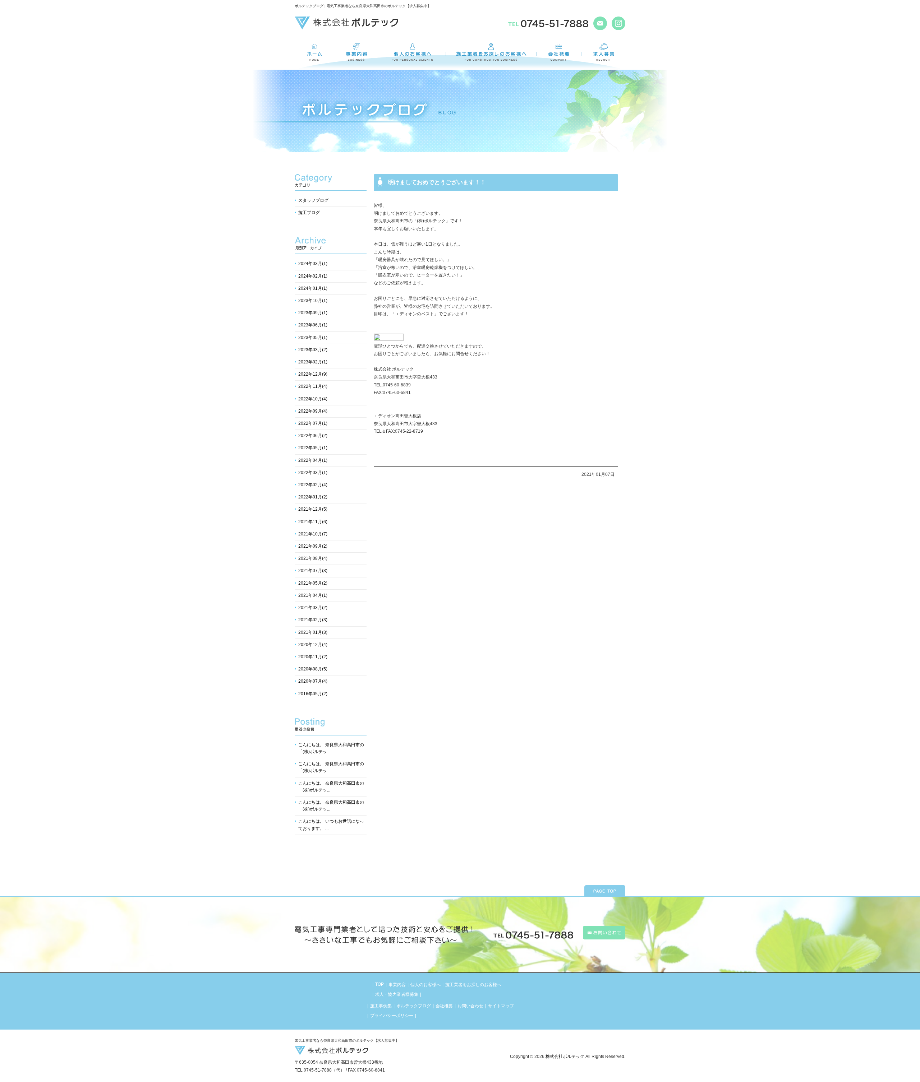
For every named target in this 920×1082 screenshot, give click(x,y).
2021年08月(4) (312, 558)
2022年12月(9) (312, 374)
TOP (379, 984)
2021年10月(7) (312, 534)
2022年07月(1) (312, 423)
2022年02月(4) (312, 484)
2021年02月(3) (312, 619)
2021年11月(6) (312, 521)
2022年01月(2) (312, 497)
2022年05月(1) (312, 447)
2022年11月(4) (312, 386)
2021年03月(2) (312, 607)
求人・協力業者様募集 (396, 994)
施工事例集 (381, 1005)
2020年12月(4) (312, 644)
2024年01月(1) (312, 288)
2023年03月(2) (312, 349)
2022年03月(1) (312, 472)
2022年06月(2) (312, 435)
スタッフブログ (313, 200)
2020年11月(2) (312, 656)
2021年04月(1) (312, 595)
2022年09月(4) (312, 411)
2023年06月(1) (312, 325)
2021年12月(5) (312, 509)
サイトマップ (501, 1005)
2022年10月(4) (312, 398)
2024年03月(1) (312, 263)
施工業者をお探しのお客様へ (473, 984)
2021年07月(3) (312, 570)
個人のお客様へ (425, 984)
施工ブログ (309, 212)
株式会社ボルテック (565, 1056)
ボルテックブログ (413, 1005)
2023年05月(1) (312, 337)
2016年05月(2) (312, 693)
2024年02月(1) (312, 276)
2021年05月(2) (312, 583)
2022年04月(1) (312, 460)
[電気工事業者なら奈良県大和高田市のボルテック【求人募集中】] (346, 25)
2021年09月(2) (312, 546)
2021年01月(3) (312, 632)
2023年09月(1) (312, 312)
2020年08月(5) (312, 669)
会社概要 (444, 1005)
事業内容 (397, 984)
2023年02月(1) (312, 361)
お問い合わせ (470, 1005)
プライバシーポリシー (391, 1015)
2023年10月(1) (312, 300)
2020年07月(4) (312, 681)
